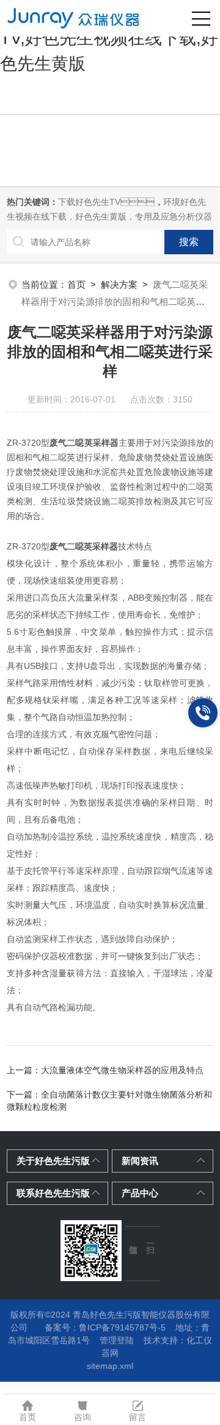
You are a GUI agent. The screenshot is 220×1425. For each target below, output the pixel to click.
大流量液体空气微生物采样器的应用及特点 (122, 1070)
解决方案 (119, 284)
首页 (76, 284)
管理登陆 (117, 1340)
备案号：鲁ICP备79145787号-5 (105, 1327)
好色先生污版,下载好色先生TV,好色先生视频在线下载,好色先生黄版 (109, 38)
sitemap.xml (110, 1366)
